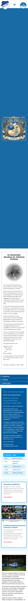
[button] (14, 4)
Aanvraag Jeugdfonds (11, 484)
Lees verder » (8, 497)
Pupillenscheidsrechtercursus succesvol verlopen (14, 526)
